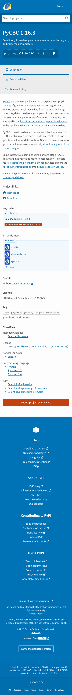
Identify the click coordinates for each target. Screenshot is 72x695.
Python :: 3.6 (15, 374)
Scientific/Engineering (20, 384)
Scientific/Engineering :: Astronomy (27, 388)
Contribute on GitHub (34, 528)
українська (15, 670)
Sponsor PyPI (36, 537)
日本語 (45, 667)
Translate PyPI (35, 533)
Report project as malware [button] (36, 402)
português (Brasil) (59, 667)
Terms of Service (35, 561)
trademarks (22, 623)
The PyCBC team (20, 283)
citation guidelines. (13, 177)
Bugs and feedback (36, 524)
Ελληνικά (27, 670)
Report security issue (36, 566)
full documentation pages (17, 167)
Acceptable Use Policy (34, 579)
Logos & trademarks (36, 499)
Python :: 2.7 (15, 370)
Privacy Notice (35, 575)
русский (24, 673)
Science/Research (18, 336)
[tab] (36, 70)
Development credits (34, 541)
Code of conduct (35, 570)
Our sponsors (36, 504)
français (35, 667)
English (12, 357)
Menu (60, 6)
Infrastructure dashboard (34, 490)
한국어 (54, 673)
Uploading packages (34, 453)
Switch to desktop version (36, 649)
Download (12, 198)
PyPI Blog (34, 486)
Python (12, 367)
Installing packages (34, 448)
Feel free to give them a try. (25, 163)
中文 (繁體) (62, 670)
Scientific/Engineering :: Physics (25, 392)
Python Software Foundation (49, 623)
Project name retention (35, 462)
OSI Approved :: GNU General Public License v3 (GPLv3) (38, 346)
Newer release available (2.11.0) (23, 224)
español (25, 667)
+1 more (9, 267)
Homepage (13, 193)
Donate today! (36, 613)
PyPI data (9, 213)
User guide (35, 457)
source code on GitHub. (51, 167)
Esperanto (43, 673)
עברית (33, 673)
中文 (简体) (49, 670)
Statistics (36, 495)
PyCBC (6, 101)
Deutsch (37, 670)
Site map (36, 632)
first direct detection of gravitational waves (43, 121)
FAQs (36, 466)
